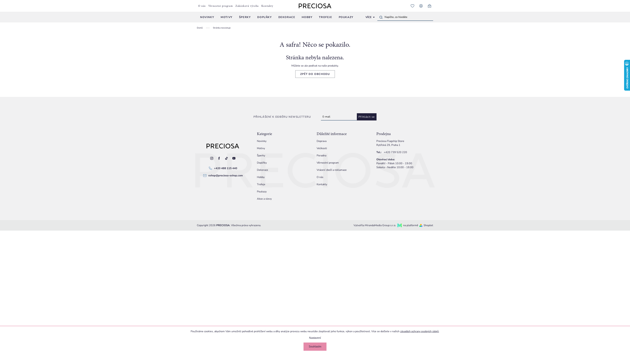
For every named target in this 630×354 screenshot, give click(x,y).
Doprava (321, 141)
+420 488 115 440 (225, 168)
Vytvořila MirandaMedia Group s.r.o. (375, 225)
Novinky (261, 141)
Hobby (261, 177)
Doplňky (262, 163)
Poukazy (262, 191)
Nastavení (315, 337)
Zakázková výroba (247, 6)
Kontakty (267, 6)
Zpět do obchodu (315, 74)
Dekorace (262, 170)
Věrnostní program (220, 6)
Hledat (381, 17)
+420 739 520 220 (395, 152)
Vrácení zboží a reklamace (332, 170)
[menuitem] (207, 17)
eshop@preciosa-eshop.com (225, 175)
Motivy (261, 148)
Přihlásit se (366, 117)
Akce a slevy (264, 199)
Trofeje (261, 184)
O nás (202, 6)
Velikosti (322, 148)
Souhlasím (315, 346)
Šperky (261, 155)
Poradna (321, 155)
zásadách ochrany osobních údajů (419, 331)
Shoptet (428, 225)
